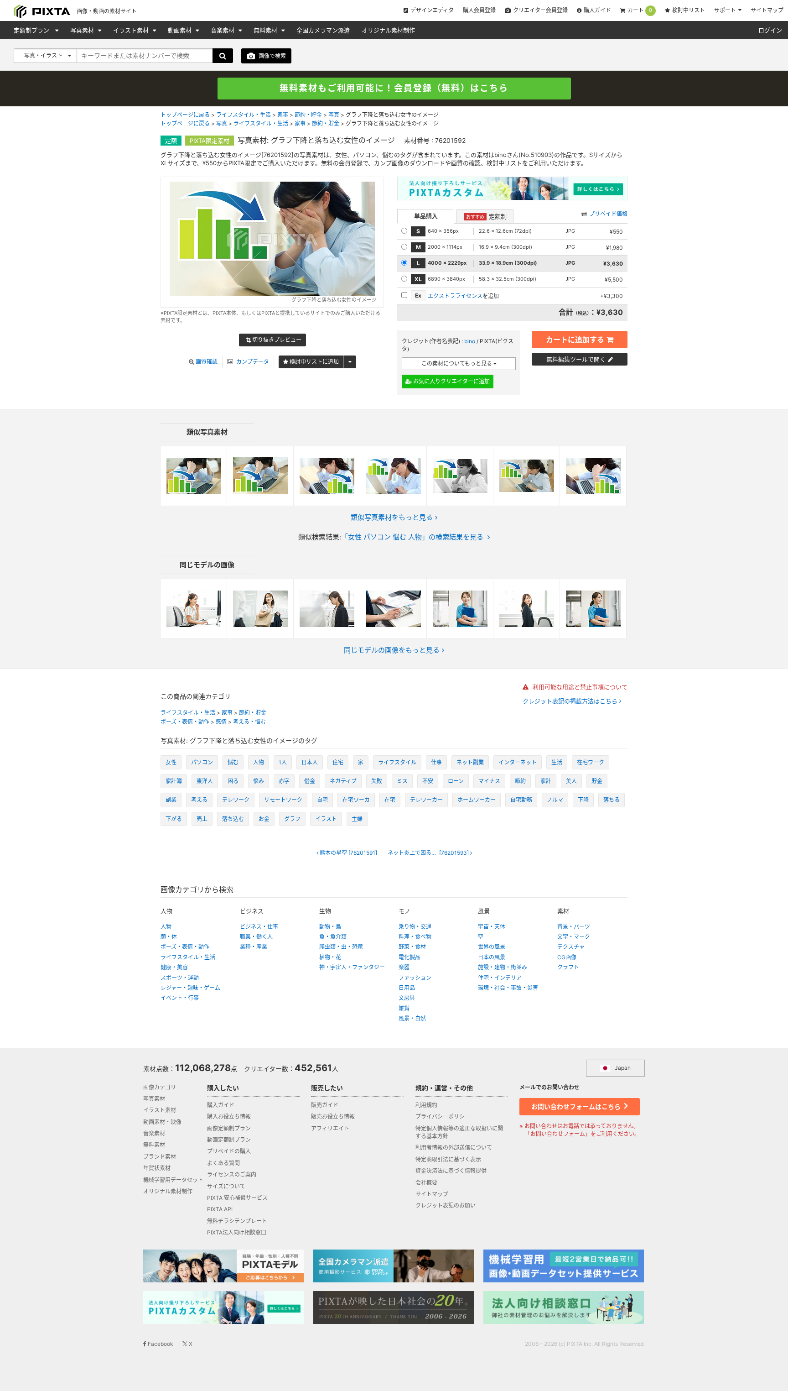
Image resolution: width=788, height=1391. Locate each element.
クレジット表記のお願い (445, 1205)
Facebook (159, 1343)
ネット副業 (470, 762)
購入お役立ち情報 (229, 1116)
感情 (221, 721)
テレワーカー (426, 799)
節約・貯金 (308, 114)
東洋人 (205, 781)
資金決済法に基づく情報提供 (451, 1170)
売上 (202, 819)
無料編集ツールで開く (576, 359)
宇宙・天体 (491, 926)
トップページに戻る (185, 114)
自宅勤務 (521, 799)
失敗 (376, 781)
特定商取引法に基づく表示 (448, 1159)
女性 (171, 762)
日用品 (407, 987)
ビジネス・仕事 (259, 926)
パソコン (202, 762)
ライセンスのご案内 (231, 1174)
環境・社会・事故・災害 (508, 987)
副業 (171, 799)
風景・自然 (412, 1018)
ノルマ (555, 799)
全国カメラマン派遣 (323, 30)
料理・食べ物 (415, 936)
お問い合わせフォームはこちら (576, 1106)
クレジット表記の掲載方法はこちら (571, 701)
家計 (545, 781)
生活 (556, 762)
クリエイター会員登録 (540, 10)
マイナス (489, 781)
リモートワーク (283, 799)
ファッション (415, 977)
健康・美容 (174, 967)
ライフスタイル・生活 (243, 114)
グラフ (292, 819)
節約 (520, 781)
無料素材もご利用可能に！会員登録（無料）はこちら (394, 88)
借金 (309, 781)
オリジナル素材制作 (388, 30)
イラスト (326, 819)
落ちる (611, 799)
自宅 (322, 799)
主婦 (357, 819)
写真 (333, 114)
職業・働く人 (256, 936)
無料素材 (266, 30)
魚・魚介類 (333, 936)
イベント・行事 (180, 997)
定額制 (486, 216)
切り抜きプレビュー (276, 339)
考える (199, 799)
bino (469, 341)
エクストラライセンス (455, 296)
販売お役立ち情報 (333, 1116)
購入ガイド (597, 10)
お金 (264, 819)
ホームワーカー (476, 799)
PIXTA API (220, 1209)
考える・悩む (249, 721)
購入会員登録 (479, 10)
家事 (282, 114)
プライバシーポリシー (442, 1116)
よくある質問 (223, 1163)
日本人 (309, 762)
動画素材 (180, 30)
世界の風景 (491, 946)
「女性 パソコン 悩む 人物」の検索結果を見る (412, 537)
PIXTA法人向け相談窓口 (236, 1232)
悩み (258, 781)
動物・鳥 (330, 926)
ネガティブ (343, 781)
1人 (283, 762)
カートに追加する (575, 339)
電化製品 (409, 957)
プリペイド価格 (608, 213)
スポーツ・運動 (180, 977)
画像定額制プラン (229, 1128)
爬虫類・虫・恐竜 (341, 946)
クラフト (568, 967)
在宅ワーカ (356, 799)
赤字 (284, 781)
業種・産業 (253, 946)
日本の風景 (491, 957)
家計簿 (174, 781)
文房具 (407, 997)
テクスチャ (571, 946)
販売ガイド (324, 1105)
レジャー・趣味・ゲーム (190, 987)
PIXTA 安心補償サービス (237, 1197)
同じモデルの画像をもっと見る (392, 650)
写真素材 (83, 30)
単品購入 (426, 216)
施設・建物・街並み (502, 967)
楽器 (404, 967)
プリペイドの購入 (229, 1151)
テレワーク (235, 799)
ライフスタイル (397, 762)
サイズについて (226, 1186)
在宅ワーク (590, 762)
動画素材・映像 (162, 1122)
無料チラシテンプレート (237, 1221)
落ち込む (233, 819)
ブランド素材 (159, 1156)
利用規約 (426, 1105)
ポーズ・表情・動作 (185, 721)
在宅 (389, 799)
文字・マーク (573, 936)
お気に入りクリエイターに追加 (451, 381)
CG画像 (566, 957)
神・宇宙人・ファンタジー (352, 967)
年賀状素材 (157, 1168)
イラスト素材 (131, 30)
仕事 (436, 762)
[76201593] (429, 853)
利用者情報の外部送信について (453, 1147)
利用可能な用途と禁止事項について (579, 686)
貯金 (596, 781)
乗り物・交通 (415, 926)
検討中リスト (688, 10)
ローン (456, 781)
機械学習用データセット (173, 1180)
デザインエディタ (432, 10)
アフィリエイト (330, 1128)
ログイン (770, 30)
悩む (233, 762)
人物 (258, 762)
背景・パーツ (573, 926)
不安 (427, 781)
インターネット (517, 762)
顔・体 (169, 936)
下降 (583, 799)
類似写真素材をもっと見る (392, 517)
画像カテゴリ (159, 1087)
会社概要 (426, 1182)
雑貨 (404, 1008)
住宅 (337, 762)
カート (639, 10)
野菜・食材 (412, 946)
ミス (402, 781)
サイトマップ (767, 10)
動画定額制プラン (229, 1139)
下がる (174, 819)
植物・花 (330, 957)
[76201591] (348, 853)
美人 (571, 781)
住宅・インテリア (500, 977)
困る (233, 781)
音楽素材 (223, 30)
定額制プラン (32, 30)
